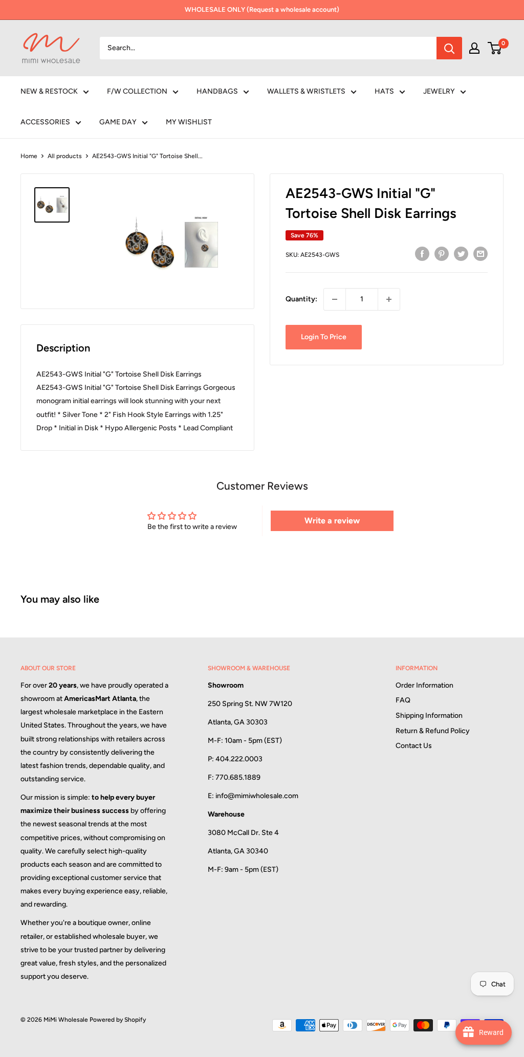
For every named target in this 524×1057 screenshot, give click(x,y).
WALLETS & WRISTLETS (306, 91)
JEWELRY (439, 91)
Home (28, 156)
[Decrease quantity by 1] (334, 299)
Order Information (424, 685)
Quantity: (301, 299)
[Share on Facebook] (422, 254)
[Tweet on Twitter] (461, 254)
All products (65, 156)
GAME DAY (118, 122)
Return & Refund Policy (433, 730)
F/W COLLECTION (137, 91)
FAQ (403, 700)
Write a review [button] (332, 520)
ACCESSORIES (45, 122)
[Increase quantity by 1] (389, 299)
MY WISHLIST (189, 122)
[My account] (474, 48)
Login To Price (323, 337)
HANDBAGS (217, 91)
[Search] (449, 48)
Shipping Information (429, 715)
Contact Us (414, 745)
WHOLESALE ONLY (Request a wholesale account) (262, 9)
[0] (495, 48)
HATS (384, 91)
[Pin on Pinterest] (441, 254)
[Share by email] (480, 254)
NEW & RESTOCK (49, 91)
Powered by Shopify (118, 1019)
